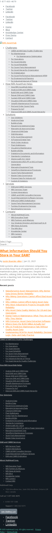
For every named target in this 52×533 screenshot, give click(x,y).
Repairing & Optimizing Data (23, 126)
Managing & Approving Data (23, 128)
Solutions (10, 114)
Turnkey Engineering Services (23, 206)
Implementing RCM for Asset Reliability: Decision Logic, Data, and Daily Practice (29, 333)
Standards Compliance (20, 156)
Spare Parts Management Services (25, 203)
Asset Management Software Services (27, 198)
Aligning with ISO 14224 (20, 159)
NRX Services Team (19, 189)
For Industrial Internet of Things (24, 81)
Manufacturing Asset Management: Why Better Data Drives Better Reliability (28, 292)
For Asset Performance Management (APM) (29, 75)
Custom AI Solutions (19, 181)
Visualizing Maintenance (21, 148)
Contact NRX (16, 236)
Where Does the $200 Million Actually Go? (25, 324)
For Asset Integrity (18, 62)
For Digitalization (18, 73)
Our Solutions (17, 117)
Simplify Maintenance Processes (25, 103)
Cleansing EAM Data (19, 131)
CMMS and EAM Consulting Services (26, 195)
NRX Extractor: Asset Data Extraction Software (28, 321)
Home (9, 27)
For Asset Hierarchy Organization (25, 70)
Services (10, 183)
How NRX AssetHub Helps (19, 83)
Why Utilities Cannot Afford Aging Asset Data (27, 301)
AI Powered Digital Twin (21, 139)
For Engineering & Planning (22, 78)
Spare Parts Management (22, 172)
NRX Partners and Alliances (22, 220)
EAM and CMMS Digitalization (23, 200)
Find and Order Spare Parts (22, 106)
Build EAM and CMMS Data (22, 92)
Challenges (11, 47)
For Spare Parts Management (23, 67)
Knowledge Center (14, 32)
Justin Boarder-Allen (12, 261)
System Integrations (19, 192)
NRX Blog (9, 473)
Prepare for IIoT (17, 109)
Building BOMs (17, 150)
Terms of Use (12, 532)
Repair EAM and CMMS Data (23, 95)
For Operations (17, 59)
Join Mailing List (8, 511)
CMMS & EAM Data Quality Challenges (27, 51)
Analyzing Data (17, 120)
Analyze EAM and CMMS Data (23, 89)
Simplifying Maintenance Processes (26, 170)
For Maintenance (18, 53)
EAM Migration (17, 134)
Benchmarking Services (21, 209)
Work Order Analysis (19, 142)
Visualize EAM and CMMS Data (24, 100)
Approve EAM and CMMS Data (17, 378)
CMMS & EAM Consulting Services (18, 451)
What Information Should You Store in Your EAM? (23, 253)
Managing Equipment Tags (22, 167)
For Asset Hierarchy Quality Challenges (21, 361)
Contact (9, 38)
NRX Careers (16, 234)
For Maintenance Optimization (29, 56)
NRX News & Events (19, 225)
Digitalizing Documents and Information (27, 153)
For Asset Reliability (19, 64)
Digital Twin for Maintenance (17, 416)
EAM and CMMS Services (21, 187)
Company (10, 211)
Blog (8, 29)
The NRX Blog (16, 228)
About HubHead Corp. (20, 214)
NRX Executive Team (19, 217)
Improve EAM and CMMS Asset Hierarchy (28, 111)
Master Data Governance (21, 175)
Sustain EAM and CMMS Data (23, 98)
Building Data (16, 123)
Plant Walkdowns (18, 145)
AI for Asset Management (21, 137)
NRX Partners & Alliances (15, 468)
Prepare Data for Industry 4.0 (23, 178)
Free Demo (11, 35)
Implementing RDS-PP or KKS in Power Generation (25, 428)
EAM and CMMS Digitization (16, 456)
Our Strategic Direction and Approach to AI (28, 223)
